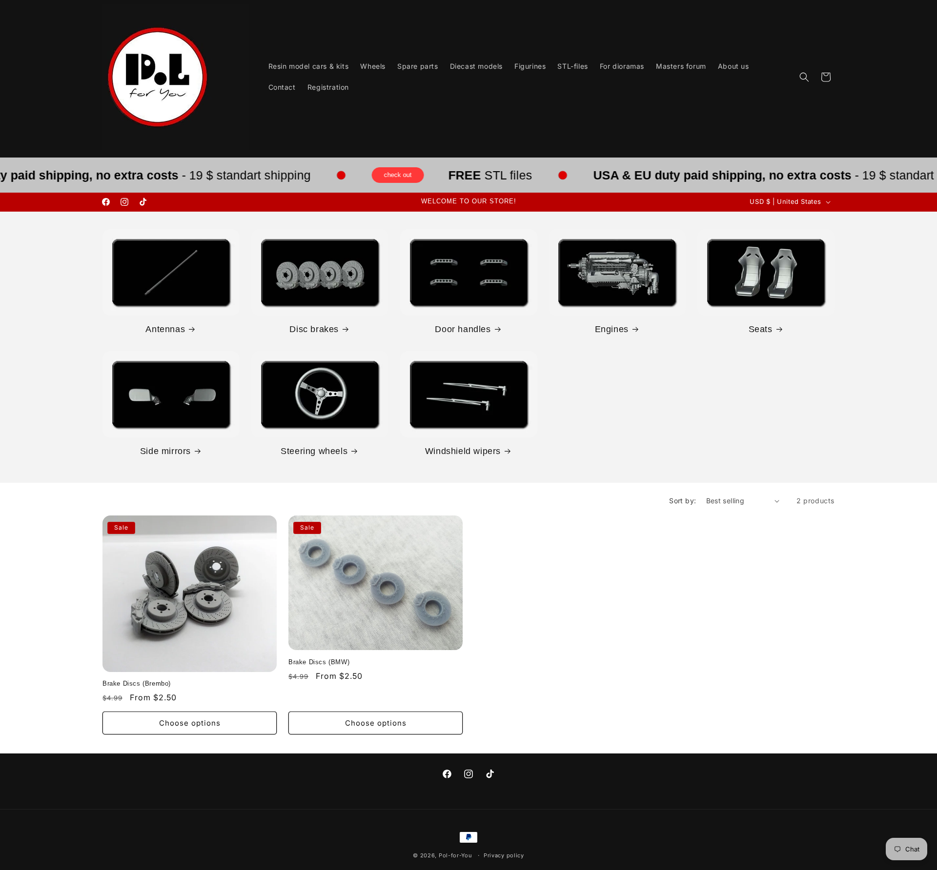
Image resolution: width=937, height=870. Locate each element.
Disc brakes (314, 329)
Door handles (462, 329)
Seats (761, 329)
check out (416, 175)
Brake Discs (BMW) (318, 662)
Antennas (165, 329)
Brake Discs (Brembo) (136, 684)
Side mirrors (165, 451)
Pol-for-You (455, 855)
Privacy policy (504, 854)
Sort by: (682, 500)
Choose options (190, 723)
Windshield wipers (463, 451)
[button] (804, 77)
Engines (612, 329)
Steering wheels (314, 451)
